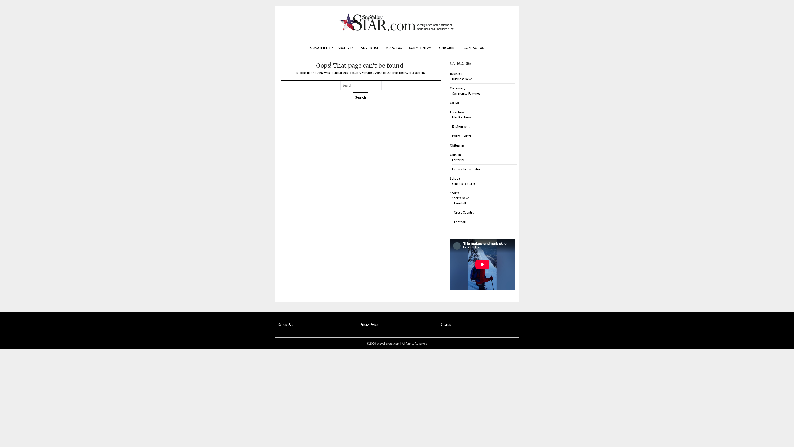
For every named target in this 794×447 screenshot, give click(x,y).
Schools (455, 178)
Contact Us (474, 47)
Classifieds (320, 47)
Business (456, 74)
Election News (462, 117)
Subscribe (448, 47)
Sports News (460, 198)
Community (457, 88)
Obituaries (457, 145)
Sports (454, 193)
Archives (346, 47)
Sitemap (446, 324)
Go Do (454, 103)
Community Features (466, 93)
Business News (462, 79)
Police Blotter (461, 136)
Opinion (455, 154)
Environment (461, 126)
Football (460, 222)
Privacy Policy (369, 324)
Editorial (458, 160)
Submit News (420, 47)
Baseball (460, 203)
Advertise (370, 47)
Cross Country (464, 212)
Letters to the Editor (466, 169)
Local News (458, 112)
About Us (394, 47)
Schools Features (464, 183)
